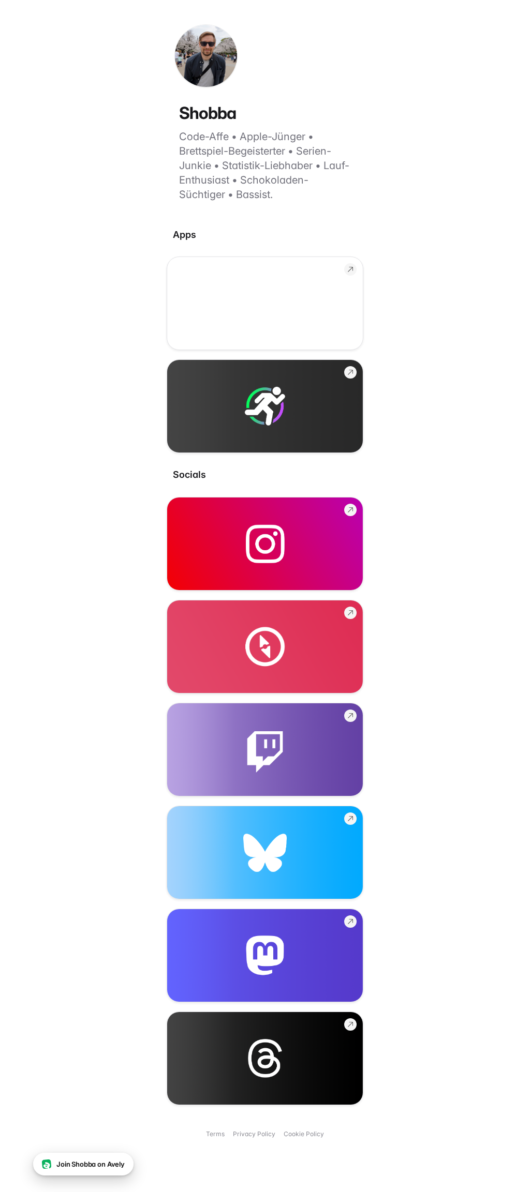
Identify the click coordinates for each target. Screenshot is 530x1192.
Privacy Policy (254, 1134)
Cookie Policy (304, 1134)
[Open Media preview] (265, 303)
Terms (215, 1134)
